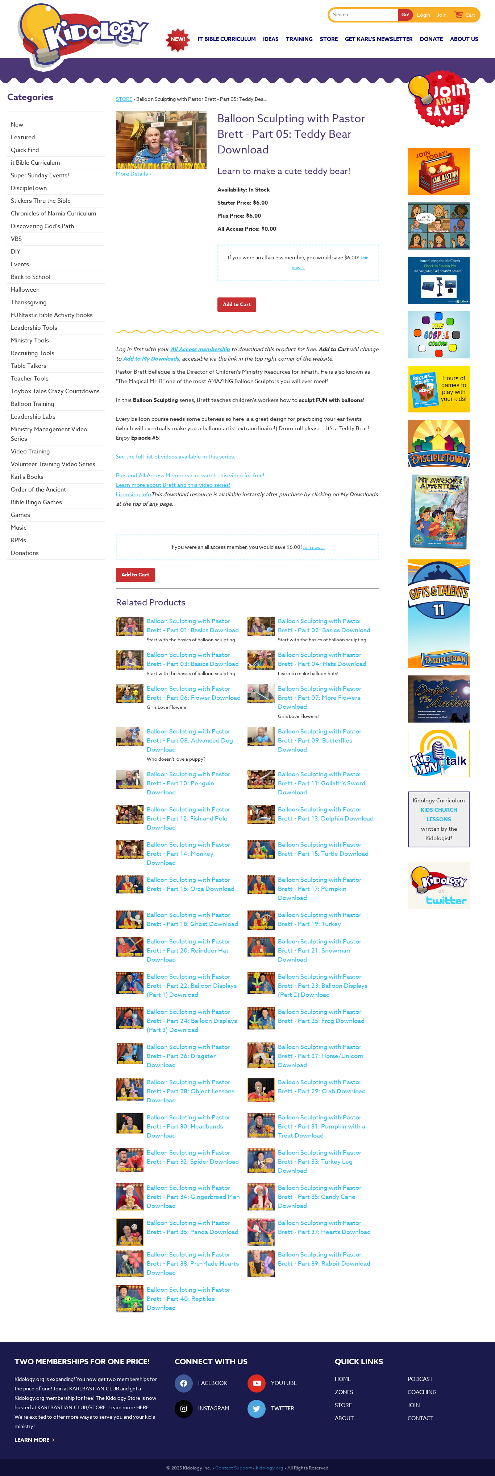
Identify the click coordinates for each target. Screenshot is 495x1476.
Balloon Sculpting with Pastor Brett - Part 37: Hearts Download (324, 1227)
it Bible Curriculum (227, 39)
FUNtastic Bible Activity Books (52, 315)
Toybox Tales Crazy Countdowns (55, 391)
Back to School (30, 277)
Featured (23, 137)
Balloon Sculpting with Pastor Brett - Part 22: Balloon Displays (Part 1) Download (192, 985)
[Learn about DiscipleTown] (439, 443)
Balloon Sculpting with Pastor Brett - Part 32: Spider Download (193, 1157)
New (17, 124)
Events (20, 264)
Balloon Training (32, 404)
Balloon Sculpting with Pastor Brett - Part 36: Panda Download (192, 1227)
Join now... (314, 547)
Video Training (30, 451)
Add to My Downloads (151, 358)
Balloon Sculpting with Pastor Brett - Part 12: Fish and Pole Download (188, 818)
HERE (142, 1407)
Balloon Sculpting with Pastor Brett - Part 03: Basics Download (193, 659)
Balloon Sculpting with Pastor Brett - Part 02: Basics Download (324, 626)
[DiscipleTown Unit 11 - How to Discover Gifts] (439, 613)
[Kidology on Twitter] (439, 885)
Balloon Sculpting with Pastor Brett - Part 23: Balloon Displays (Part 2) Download (322, 985)
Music (18, 527)
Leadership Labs (33, 416)
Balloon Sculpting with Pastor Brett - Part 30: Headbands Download (188, 1126)
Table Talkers (28, 366)
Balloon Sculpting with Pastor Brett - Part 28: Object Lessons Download (190, 1091)
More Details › (133, 174)
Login (423, 14)
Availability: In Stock (243, 189)
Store (329, 39)
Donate (431, 39)
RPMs (18, 540)
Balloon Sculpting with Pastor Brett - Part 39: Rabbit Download (324, 1259)
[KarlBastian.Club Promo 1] (439, 226)
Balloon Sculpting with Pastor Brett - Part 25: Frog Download (321, 1016)
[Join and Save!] (438, 126)
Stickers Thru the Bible (41, 201)
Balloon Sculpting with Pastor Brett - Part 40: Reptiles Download (188, 1298)
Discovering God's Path (42, 226)
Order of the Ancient (38, 489)
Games (20, 515)
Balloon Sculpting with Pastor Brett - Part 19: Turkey (319, 919)
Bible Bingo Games (36, 502)
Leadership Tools (34, 328)
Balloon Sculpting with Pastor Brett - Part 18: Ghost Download (192, 919)
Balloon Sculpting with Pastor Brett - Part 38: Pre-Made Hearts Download (193, 1263)
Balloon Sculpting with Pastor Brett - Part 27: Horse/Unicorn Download (320, 1056)
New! (178, 39)
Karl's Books (27, 477)
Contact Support (233, 1467)
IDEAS (271, 39)
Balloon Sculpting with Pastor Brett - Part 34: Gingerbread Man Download (193, 1196)
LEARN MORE (34, 1439)
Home (343, 1379)
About (344, 1418)
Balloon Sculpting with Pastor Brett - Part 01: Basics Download (193, 626)
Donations (25, 553)
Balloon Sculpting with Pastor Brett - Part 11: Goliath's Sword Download (321, 783)
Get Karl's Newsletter (379, 39)
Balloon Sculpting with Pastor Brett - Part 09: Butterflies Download (319, 740)
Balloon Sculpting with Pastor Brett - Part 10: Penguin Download (188, 783)
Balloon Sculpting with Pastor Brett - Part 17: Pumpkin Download (319, 889)
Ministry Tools (30, 340)
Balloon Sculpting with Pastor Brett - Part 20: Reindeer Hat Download (188, 950)
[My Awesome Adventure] (439, 513)
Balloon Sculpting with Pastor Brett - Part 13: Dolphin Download (326, 814)
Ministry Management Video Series (49, 434)
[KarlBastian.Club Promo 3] (439, 171)
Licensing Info (133, 494)
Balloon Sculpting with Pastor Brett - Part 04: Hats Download (322, 659)
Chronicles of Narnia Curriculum (53, 213)
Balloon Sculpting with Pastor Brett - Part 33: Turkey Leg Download (319, 1161)
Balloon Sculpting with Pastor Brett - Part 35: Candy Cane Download (319, 1196)
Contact (420, 1418)
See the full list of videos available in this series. (175, 457)
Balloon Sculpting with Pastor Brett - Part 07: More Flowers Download (319, 697)
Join (441, 14)
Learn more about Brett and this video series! (173, 485)
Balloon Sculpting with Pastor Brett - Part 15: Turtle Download (323, 849)
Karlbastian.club (94, 1388)
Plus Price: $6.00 (239, 215)
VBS (16, 239)
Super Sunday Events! (40, 175)
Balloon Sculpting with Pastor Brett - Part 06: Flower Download (194, 693)
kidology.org (269, 1467)
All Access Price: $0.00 (246, 229)
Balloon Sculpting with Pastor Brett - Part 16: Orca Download (190, 884)
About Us (464, 39)
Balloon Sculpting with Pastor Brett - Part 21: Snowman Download (319, 950)
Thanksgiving (29, 302)
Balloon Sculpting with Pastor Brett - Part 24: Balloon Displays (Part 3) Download (192, 1021)
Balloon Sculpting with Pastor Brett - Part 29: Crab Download (322, 1087)
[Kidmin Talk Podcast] (439, 753)
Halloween (25, 289)
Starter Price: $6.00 (242, 202)
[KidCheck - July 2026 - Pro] (439, 280)
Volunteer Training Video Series (53, 464)
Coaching (422, 1392)
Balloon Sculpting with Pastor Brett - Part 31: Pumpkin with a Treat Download (321, 1126)
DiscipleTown (29, 188)
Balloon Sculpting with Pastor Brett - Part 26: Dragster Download (188, 1056)
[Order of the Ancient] (439, 699)
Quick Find (25, 150)
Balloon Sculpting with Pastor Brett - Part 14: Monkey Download (188, 853)
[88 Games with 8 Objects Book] (439, 389)
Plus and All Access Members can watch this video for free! (190, 476)
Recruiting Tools (32, 353)
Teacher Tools (30, 378)
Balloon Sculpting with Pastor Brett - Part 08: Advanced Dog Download (190, 740)
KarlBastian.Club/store (71, 1407)
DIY (15, 251)
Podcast (420, 1379)
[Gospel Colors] (439, 334)
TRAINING (299, 39)
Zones (344, 1392)
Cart (470, 14)
